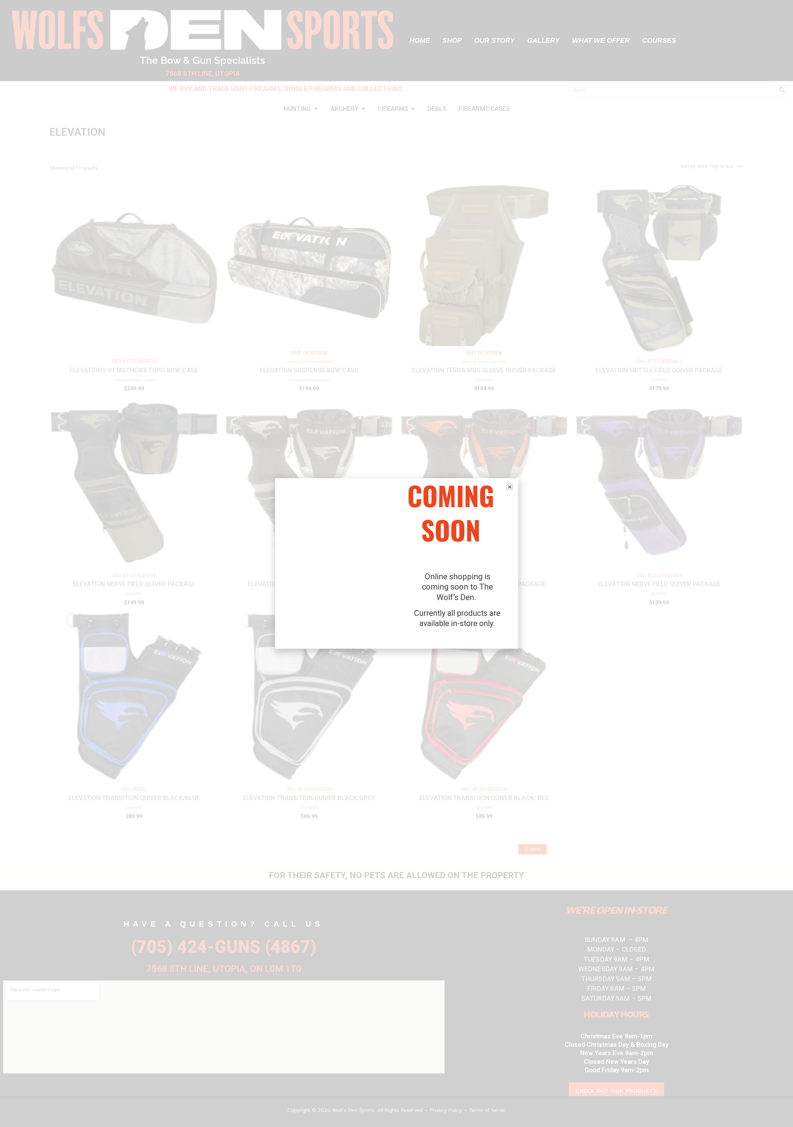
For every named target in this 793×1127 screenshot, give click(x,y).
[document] (396, 563)
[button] (509, 487)
